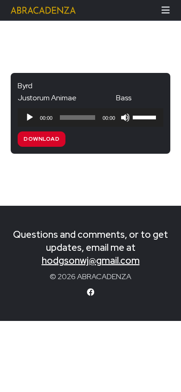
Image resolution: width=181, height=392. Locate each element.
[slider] (146, 116)
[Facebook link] (90, 292)
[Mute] (125, 117)
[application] (90, 117)
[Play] (29, 117)
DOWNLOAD (41, 139)
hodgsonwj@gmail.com (91, 261)
